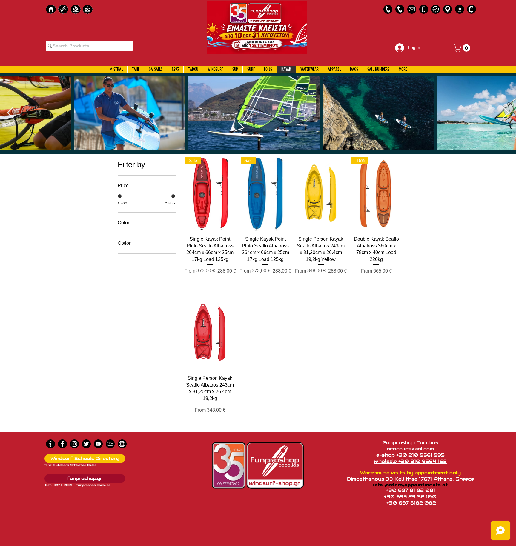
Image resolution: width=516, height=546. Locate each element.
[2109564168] (399, 9)
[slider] (119, 196)
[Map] (447, 9)
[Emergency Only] (423, 9)
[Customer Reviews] (459, 9)
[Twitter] (86, 443)
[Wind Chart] (110, 443)
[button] (463, 48)
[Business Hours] (435, 9)
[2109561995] (387, 9)
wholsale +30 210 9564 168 (410, 461)
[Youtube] (98, 443)
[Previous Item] (10, 113)
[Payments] (471, 9)
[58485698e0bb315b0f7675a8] (411, 9)
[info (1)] (50, 443)
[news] (122, 443)
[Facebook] (62, 443)
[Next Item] (505, 113)
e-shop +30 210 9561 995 (410, 455)
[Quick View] (321, 194)
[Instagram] (74, 443)
